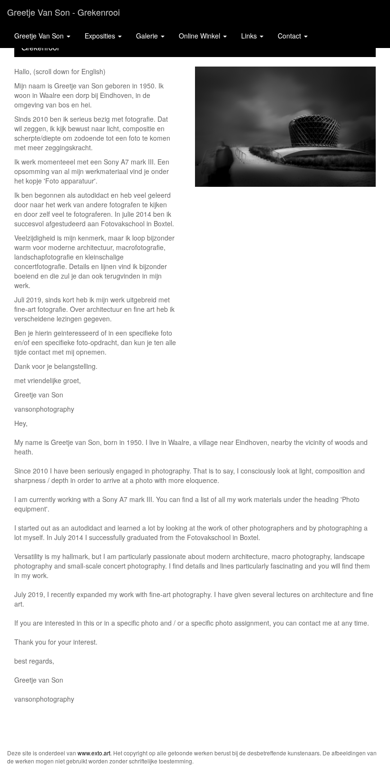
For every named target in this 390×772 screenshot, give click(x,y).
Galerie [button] (148, 35)
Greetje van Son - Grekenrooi (63, 12)
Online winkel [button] (200, 35)
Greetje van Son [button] (40, 35)
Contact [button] (290, 35)
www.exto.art (94, 753)
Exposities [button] (101, 35)
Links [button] (250, 35)
